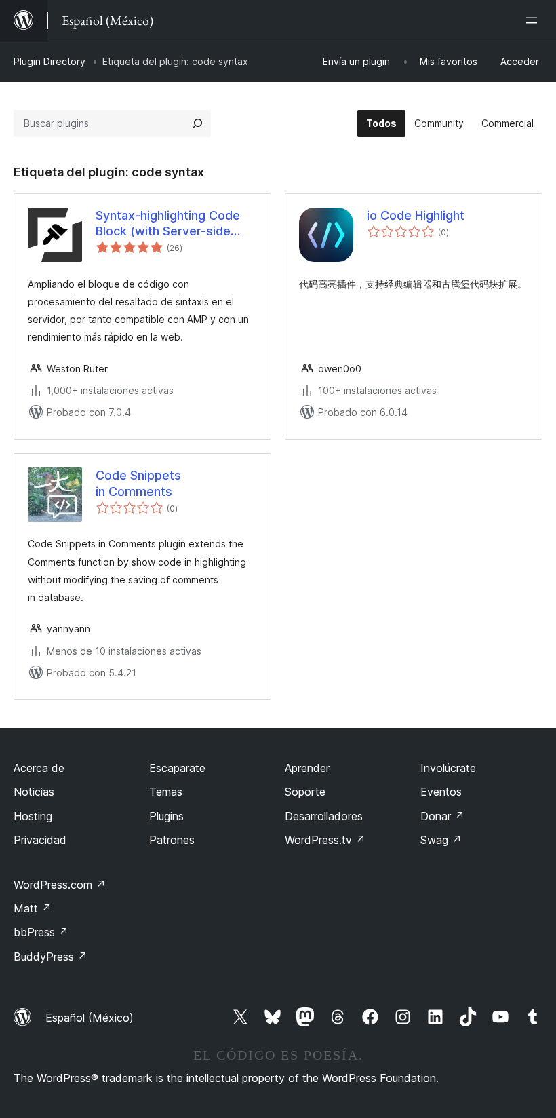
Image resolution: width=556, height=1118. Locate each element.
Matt (33, 908)
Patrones (172, 840)
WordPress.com (60, 884)
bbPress (41, 932)
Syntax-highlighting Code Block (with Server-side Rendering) (168, 223)
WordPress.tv (325, 840)
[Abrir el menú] (534, 20)
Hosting (33, 816)
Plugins (166, 816)
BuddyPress (50, 956)
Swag (441, 840)
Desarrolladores (324, 816)
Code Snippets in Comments (138, 483)
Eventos (441, 791)
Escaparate (177, 768)
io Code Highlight (415, 215)
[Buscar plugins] (197, 123)
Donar (442, 816)
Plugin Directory (49, 61)
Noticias (34, 791)
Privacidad (40, 840)
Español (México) (89, 1017)
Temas (165, 791)
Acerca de (39, 768)
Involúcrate (448, 768)
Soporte (305, 791)
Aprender (307, 768)
